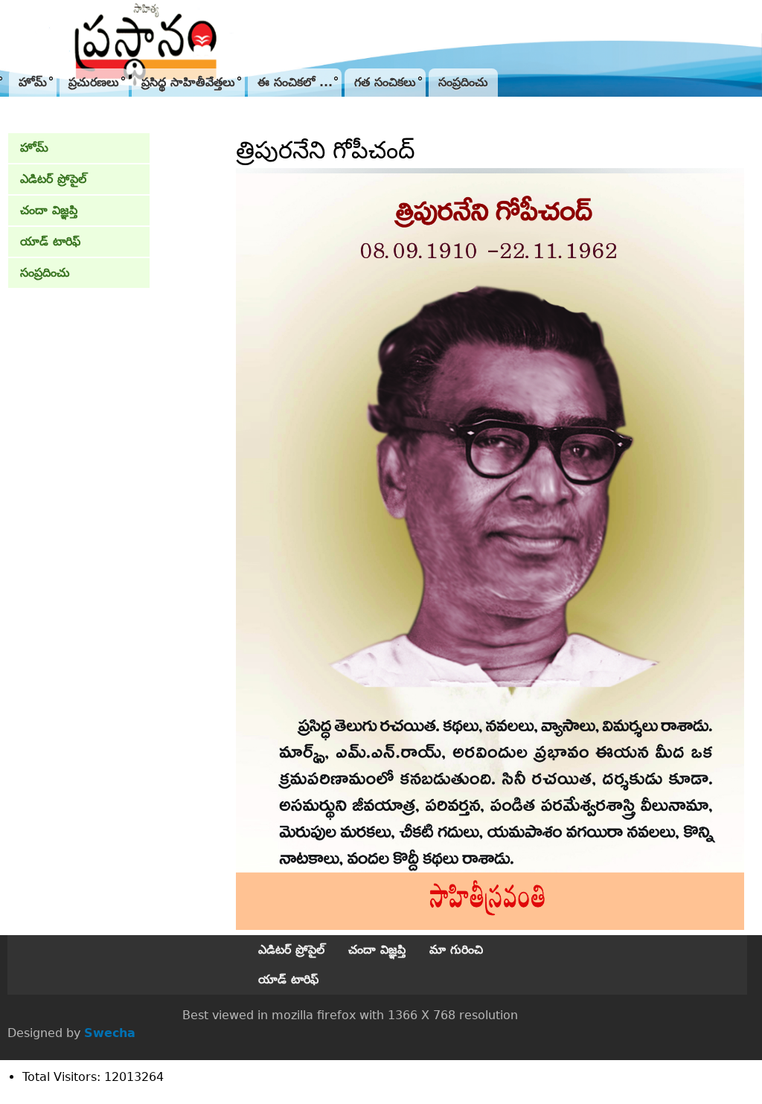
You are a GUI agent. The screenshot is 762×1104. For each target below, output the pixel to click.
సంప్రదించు (463, 82)
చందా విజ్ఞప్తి (48, 210)
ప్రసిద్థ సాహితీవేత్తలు (188, 82)
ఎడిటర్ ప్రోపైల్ (53, 179)
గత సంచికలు (385, 82)
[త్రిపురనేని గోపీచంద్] (490, 926)
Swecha (109, 1033)
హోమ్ (33, 82)
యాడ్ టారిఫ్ (50, 241)
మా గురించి (456, 950)
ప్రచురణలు (93, 82)
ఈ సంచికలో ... (295, 82)
